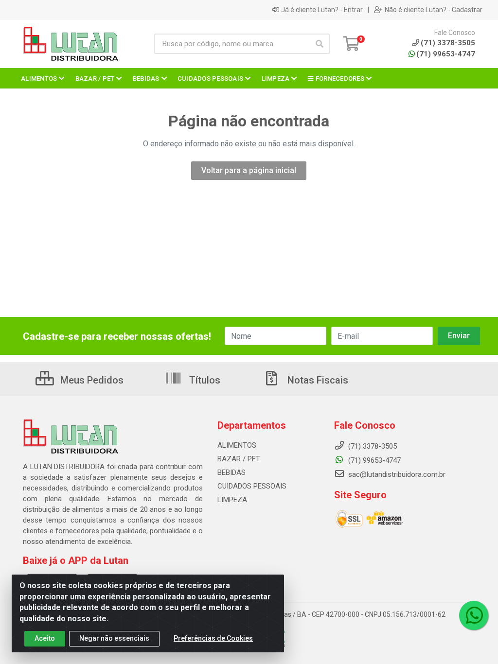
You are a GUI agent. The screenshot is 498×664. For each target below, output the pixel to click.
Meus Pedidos (91, 380)
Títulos (203, 380)
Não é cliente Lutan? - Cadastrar (433, 9)
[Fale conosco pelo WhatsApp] (473, 615)
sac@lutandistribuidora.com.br (395, 474)
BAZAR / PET (238, 458)
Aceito (45, 638)
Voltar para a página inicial (248, 170)
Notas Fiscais (316, 380)
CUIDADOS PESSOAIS (251, 486)
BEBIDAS (231, 472)
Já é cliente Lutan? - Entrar (322, 9)
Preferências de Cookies (213, 638)
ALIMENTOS (236, 445)
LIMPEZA (232, 499)
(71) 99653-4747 (445, 54)
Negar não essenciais (114, 638)
